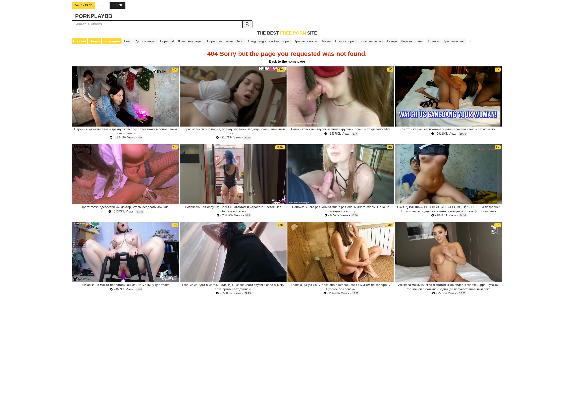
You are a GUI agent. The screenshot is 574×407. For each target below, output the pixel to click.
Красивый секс (454, 41)
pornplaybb (93, 16)
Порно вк (433, 41)
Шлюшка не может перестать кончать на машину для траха (126, 285)
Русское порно (145, 41)
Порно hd (167, 41)
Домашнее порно (190, 41)
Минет (326, 41)
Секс (127, 41)
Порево (406, 41)
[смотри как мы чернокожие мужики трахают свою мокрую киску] (448, 96)
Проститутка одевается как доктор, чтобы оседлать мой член (125, 207)
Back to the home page (287, 61)
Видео (95, 41)
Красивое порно (306, 41)
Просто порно (345, 41)
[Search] (247, 24)
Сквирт (392, 41)
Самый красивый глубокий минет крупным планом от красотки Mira (341, 129)
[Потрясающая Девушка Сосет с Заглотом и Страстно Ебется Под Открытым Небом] (233, 174)
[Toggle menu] (73, 11)
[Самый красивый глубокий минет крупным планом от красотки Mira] (340, 96)
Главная (79, 41)
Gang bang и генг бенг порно (269, 41)
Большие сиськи (371, 41)
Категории (112, 41)
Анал (240, 41)
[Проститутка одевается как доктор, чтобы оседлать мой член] (125, 174)
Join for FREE (83, 5)
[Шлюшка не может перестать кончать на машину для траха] (125, 252)
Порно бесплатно (220, 41)
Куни (419, 41)
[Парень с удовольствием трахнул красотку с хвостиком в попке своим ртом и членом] (125, 96)
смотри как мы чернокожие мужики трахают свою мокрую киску (448, 129)
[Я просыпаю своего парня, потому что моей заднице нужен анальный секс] (233, 96)
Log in (102, 5)
